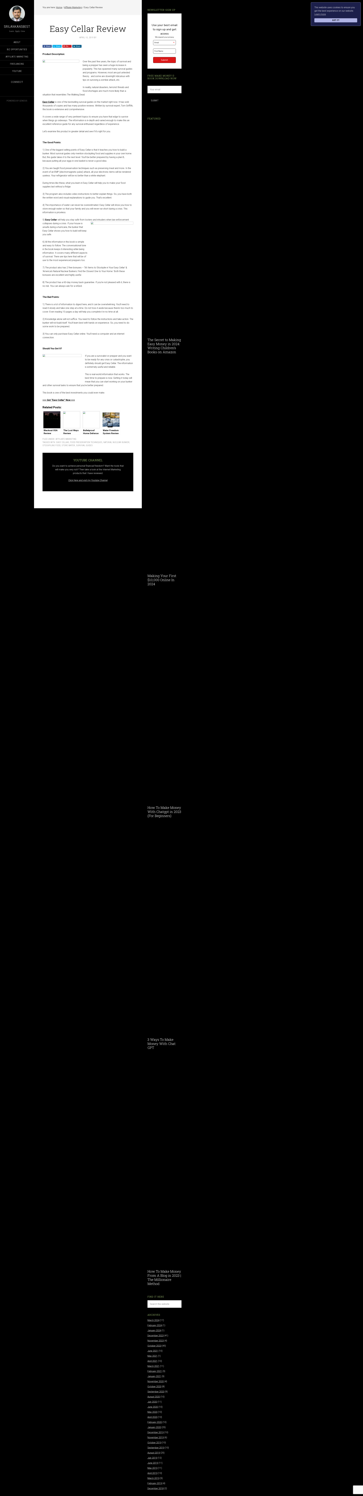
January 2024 (154, 1330)
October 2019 (154, 1442)
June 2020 (152, 1407)
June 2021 (152, 1351)
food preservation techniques (86, 442)
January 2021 (154, 1376)
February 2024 (154, 1325)
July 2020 (152, 1401)
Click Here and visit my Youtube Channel (88, 480)
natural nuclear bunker (116, 442)
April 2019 (152, 1473)
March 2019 (153, 1478)
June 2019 (152, 1463)
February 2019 (154, 1483)
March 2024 (153, 1320)
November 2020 (155, 1381)
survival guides (84, 445)
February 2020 (154, 1422)
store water (68, 445)
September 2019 (155, 1447)
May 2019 (152, 1468)
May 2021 (152, 1356)
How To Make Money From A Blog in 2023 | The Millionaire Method (164, 1277)
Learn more (320, 14)
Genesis (23, 101)
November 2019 (155, 1437)
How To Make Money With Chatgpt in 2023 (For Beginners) (164, 811)
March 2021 (153, 1366)
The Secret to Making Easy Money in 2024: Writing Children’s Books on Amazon (164, 346)
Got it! (335, 20)
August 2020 (153, 1396)
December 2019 (155, 1432)
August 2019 (153, 1452)
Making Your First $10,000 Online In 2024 (161, 579)
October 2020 (154, 1386)
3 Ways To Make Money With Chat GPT (161, 1043)
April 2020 (152, 1417)
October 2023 (154, 1345)
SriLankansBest (17, 27)
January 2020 (154, 1427)
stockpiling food (52, 445)
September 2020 (155, 1391)
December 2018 (155, 1488)
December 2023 (155, 1335)
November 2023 (155, 1340)
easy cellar (62, 442)
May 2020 (152, 1412)
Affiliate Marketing (66, 439)
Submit (155, 100)
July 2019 (152, 1458)
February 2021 (154, 1371)
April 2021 (152, 1361)
